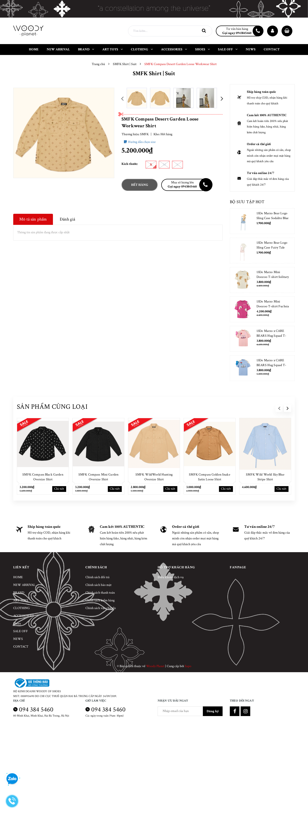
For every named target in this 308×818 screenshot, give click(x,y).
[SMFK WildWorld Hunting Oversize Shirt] (154, 444)
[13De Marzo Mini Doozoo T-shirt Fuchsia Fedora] (242, 309)
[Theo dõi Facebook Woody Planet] (234, 711)
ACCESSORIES (23, 616)
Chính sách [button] (96, 567)
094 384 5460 (36, 709)
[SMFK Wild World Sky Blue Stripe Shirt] (265, 444)
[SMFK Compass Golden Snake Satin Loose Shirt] (209, 444)
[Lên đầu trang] (298, 802)
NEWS (18, 639)
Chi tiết (59, 489)
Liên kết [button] (21, 567)
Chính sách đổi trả (97, 577)
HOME (18, 577)
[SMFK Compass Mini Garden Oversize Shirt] (98, 444)
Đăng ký (213, 711)
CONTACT (20, 646)
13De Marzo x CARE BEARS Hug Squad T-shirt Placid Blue (271, 365)
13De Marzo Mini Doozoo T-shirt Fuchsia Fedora (273, 306)
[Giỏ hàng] (287, 31)
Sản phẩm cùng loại (52, 406)
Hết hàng (139, 185)
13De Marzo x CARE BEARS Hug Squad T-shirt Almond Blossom (271, 336)
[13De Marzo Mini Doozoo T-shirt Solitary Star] (242, 280)
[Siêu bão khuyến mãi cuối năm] (154, 9)
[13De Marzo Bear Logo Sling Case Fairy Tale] (242, 250)
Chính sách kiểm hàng (100, 600)
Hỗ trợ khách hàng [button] (176, 567)
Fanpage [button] (238, 567)
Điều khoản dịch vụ (171, 577)
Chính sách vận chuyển (100, 608)
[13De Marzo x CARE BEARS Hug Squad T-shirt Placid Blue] (242, 368)
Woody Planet (155, 666)
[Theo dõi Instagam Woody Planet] (245, 711)
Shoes (17, 623)
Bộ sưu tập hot (247, 202)
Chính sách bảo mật (98, 585)
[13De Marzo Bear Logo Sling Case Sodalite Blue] (242, 221)
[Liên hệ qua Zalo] (12, 779)
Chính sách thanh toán (100, 592)
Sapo (188, 666)
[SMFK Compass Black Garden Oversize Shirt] (43, 444)
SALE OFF (20, 631)
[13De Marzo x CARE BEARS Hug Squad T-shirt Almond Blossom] (242, 339)
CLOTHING (21, 608)
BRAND (18, 592)
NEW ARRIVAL (24, 585)
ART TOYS (20, 600)
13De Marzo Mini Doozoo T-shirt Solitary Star (273, 277)
